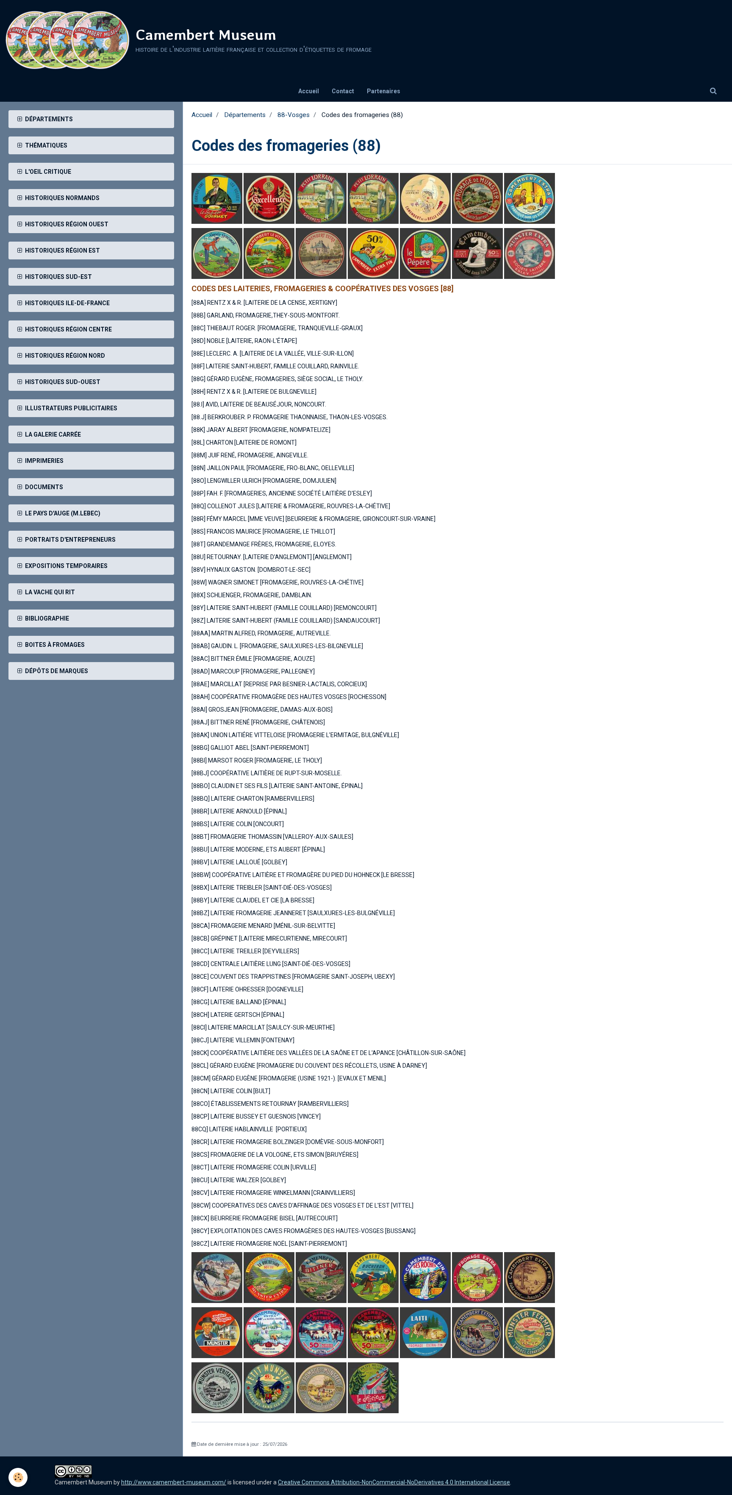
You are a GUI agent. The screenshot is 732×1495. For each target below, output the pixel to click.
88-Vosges (293, 115)
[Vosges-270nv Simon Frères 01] (322, 1387)
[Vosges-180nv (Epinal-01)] (478, 253)
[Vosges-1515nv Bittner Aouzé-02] (373, 1331)
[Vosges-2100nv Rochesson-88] (269, 1276)
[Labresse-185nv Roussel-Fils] (478, 198)
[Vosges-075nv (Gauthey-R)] (269, 1331)
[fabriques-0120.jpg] (478, 1331)
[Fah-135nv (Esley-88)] (530, 253)
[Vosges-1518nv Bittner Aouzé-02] (321, 1331)
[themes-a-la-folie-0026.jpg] (321, 253)
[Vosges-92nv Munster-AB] (217, 1387)
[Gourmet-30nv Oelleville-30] (216, 198)
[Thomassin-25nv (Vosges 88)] (373, 198)
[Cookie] (18, 1477)
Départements (245, 115)
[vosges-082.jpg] (269, 198)
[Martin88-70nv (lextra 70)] (529, 198)
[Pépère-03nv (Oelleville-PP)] (425, 253)
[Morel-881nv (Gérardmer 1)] (529, 1331)
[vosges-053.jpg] (373, 253)
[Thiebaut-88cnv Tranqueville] (426, 198)
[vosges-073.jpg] (425, 1276)
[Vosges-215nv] (529, 1276)
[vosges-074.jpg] (373, 1276)
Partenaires (383, 91)
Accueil (308, 91)
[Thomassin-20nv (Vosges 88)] (321, 198)
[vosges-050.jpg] (269, 253)
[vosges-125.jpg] (478, 1276)
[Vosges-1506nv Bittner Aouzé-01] (321, 1276)
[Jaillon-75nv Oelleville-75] (216, 1276)
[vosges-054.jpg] (216, 253)
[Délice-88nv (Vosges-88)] (216, 1331)
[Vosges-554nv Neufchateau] (270, 1387)
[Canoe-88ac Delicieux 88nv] (373, 1387)
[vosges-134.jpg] (425, 1331)
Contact (343, 91)
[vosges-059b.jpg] (451, 253)
